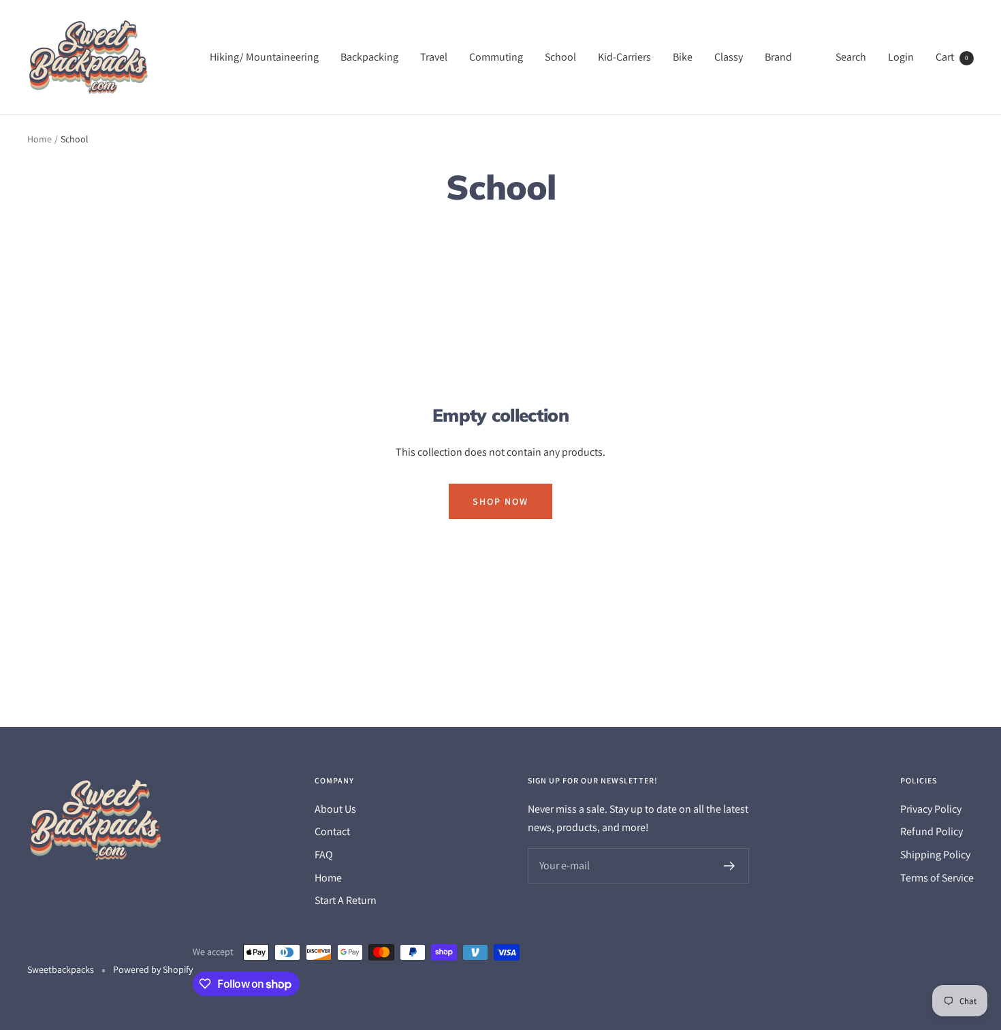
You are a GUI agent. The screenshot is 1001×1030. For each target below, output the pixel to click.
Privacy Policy (931, 809)
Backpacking (369, 57)
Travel (433, 57)
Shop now (500, 501)
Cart (952, 57)
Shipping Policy (935, 854)
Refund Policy (931, 831)
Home (39, 139)
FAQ (324, 854)
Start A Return (346, 900)
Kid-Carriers (624, 57)
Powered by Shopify (153, 969)
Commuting (496, 57)
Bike (683, 57)
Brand (778, 57)
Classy (728, 57)
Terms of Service (937, 878)
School (560, 57)
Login (901, 57)
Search (851, 57)
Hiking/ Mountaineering (264, 57)
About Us (335, 809)
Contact (332, 831)
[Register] (729, 866)
